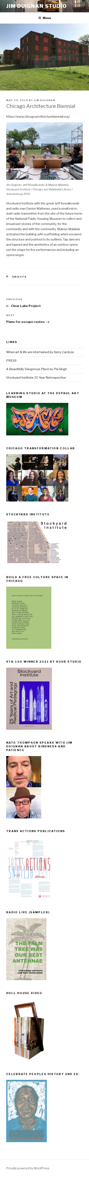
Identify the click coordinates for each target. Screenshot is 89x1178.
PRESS (11, 360)
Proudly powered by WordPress (27, 1168)
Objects (19, 276)
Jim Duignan (44, 100)
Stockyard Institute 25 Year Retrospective (36, 377)
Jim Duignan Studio (36, 6)
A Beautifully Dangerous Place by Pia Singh (36, 369)
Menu (47, 18)
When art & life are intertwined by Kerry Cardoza (40, 352)
